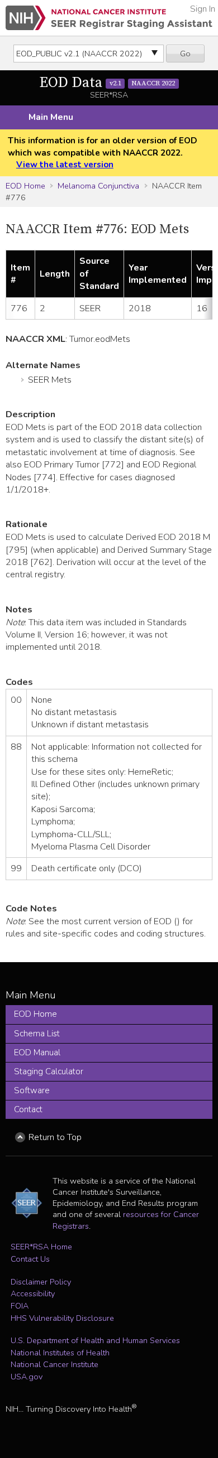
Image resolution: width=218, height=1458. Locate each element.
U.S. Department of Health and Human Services (95, 1340)
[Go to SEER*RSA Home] (109, 18)
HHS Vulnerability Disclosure (62, 1318)
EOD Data (107, 83)
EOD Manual (37, 1052)
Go (185, 53)
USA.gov (26, 1376)
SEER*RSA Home (41, 1246)
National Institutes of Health (60, 1352)
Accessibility (33, 1293)
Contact (28, 1109)
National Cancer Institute (54, 1364)
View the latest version (64, 164)
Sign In (202, 9)
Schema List (37, 1033)
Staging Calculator (48, 1071)
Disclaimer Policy (41, 1281)
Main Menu (51, 117)
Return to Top (55, 1137)
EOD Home (25, 185)
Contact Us (30, 1258)
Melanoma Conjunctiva (98, 185)
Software (32, 1090)
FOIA (20, 1305)
